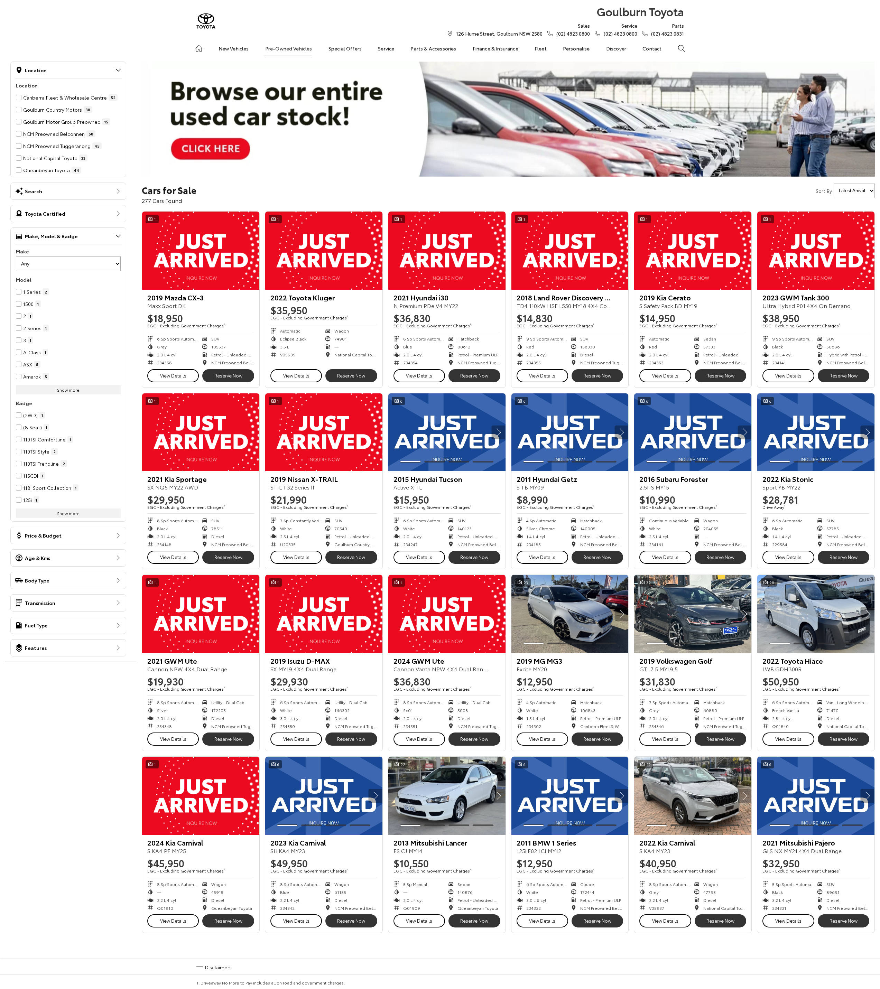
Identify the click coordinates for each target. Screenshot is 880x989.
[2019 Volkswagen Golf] (692, 614)
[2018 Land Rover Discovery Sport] (570, 251)
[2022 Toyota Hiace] (815, 614)
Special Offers (345, 48)
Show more (68, 390)
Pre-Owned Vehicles (288, 48)
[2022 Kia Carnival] (692, 796)
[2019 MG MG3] (570, 614)
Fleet (541, 48)
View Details (173, 375)
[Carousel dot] (410, 462)
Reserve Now (228, 375)
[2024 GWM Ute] (447, 614)
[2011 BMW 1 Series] (570, 796)
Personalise (576, 48)
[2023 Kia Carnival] (323, 796)
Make (22, 251)
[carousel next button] (499, 432)
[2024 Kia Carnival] (200, 796)
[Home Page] (205, 21)
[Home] (198, 48)
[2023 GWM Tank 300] (815, 251)
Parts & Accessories (433, 48)
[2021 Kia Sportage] (200, 432)
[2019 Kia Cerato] (692, 251)
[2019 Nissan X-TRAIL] (323, 432)
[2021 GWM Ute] (200, 614)
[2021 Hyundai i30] (447, 251)
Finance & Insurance (495, 48)
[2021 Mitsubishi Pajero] (815, 796)
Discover (616, 48)
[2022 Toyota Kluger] (323, 251)
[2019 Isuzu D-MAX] (323, 614)
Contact (651, 48)
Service (386, 48)
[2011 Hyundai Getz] (570, 432)
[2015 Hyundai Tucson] (447, 432)
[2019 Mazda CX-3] (200, 251)
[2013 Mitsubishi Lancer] (447, 796)
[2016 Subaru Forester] (692, 432)
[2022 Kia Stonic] (815, 432)
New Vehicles (234, 48)
